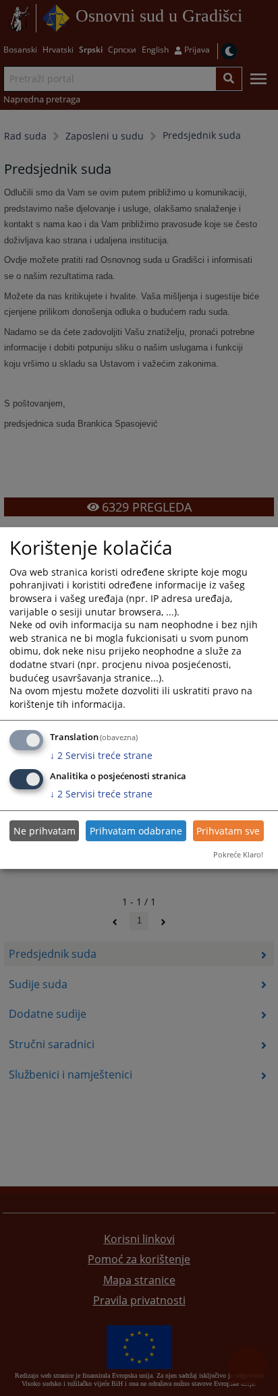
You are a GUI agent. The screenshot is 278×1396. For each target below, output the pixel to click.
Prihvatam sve (228, 830)
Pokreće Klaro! (238, 854)
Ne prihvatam (44, 830)
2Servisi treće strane (101, 755)
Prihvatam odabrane (136, 830)
